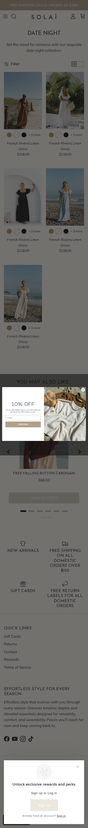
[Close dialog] (83, 390)
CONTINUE (23, 424)
